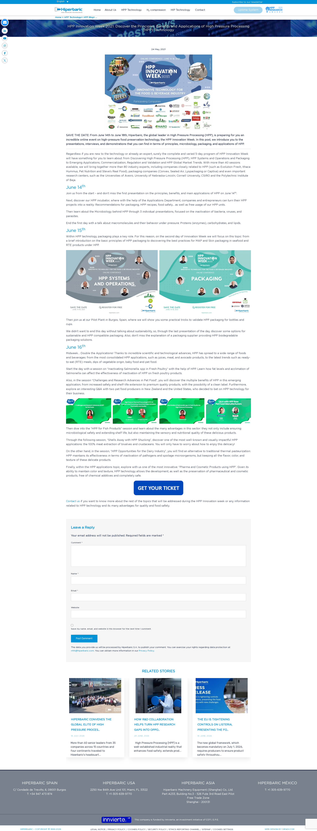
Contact (200, 10)
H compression (156, 10)
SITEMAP (206, 829)
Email (74, 591)
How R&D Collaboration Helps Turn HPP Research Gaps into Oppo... (154, 724)
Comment (76, 543)
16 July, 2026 (78, 736)
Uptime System (248, 10)
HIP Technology (180, 10)
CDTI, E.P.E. (212, 820)
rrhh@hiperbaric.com (82, 651)
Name (74, 574)
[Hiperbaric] (68, 10)
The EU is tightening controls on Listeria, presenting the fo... (214, 724)
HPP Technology (131, 10)
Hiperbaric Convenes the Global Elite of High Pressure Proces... (91, 724)
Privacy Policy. (147, 651)
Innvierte (169, 820)
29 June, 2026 (141, 736)
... (96, 17)
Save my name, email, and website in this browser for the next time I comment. (111, 629)
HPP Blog (88, 17)
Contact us (73, 501)
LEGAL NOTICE (98, 829)
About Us (110, 10)
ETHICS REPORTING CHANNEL (184, 829)
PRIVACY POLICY (117, 829)
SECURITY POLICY (157, 829)
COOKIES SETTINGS (223, 829)
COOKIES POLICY (137, 829)
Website (75, 608)
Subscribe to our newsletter (247, 2)
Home (97, 10)
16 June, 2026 (204, 736)
